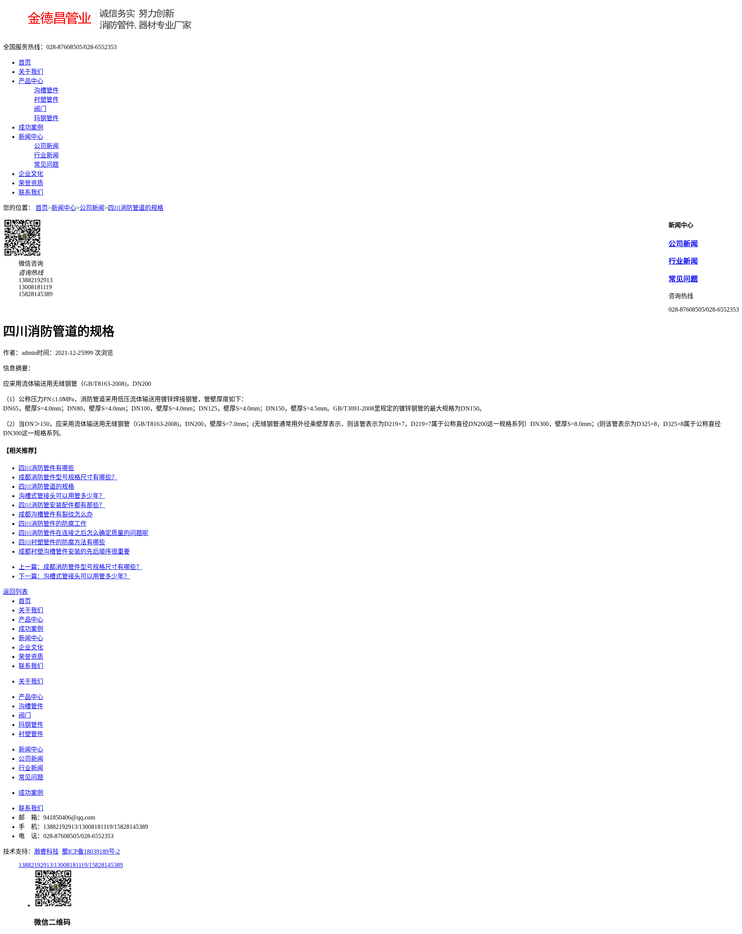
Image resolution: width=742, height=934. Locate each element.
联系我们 (31, 192)
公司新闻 (46, 146)
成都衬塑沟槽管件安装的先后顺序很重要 (74, 551)
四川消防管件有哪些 (46, 468)
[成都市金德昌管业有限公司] (102, 32)
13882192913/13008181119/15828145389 (71, 865)
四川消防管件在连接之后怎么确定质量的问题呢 (83, 533)
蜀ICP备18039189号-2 (91, 851)
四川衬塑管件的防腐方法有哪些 (62, 542)
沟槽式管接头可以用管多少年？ (62, 496)
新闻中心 (31, 136)
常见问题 (46, 164)
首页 (25, 62)
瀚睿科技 (46, 851)
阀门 (40, 109)
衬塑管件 (46, 99)
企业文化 (31, 173)
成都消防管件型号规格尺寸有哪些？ (68, 477)
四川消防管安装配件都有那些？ (62, 505)
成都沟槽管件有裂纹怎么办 (56, 514)
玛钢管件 (46, 118)
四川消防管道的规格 (135, 208)
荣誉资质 (31, 183)
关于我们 (31, 71)
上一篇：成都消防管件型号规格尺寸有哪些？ (80, 567)
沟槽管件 (46, 90)
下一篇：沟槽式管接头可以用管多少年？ (74, 576)
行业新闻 (46, 155)
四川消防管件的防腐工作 (53, 523)
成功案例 (31, 127)
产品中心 (31, 81)
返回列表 (15, 591)
